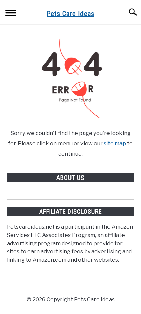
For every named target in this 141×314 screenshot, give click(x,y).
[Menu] (11, 14)
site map (115, 143)
